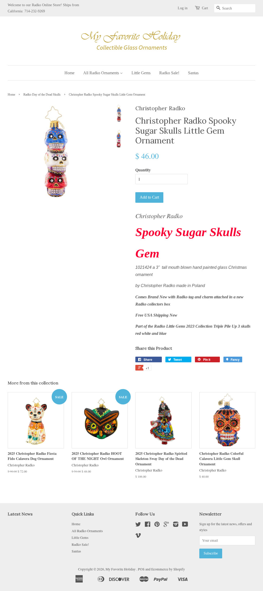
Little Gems (141, 73)
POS (141, 569)
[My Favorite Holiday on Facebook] (148, 525)
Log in (182, 8)
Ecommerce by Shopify (168, 569)
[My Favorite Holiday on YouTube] (185, 525)
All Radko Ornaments (101, 73)
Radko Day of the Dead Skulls (42, 94)
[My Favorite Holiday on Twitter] (138, 525)
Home (69, 73)
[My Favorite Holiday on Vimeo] (138, 536)
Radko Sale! (169, 73)
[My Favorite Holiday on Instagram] (176, 525)
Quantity (143, 170)
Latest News (20, 513)
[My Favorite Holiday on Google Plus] (166, 525)
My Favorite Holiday (121, 569)
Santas (193, 73)
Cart (205, 8)
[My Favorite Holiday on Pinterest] (157, 525)
